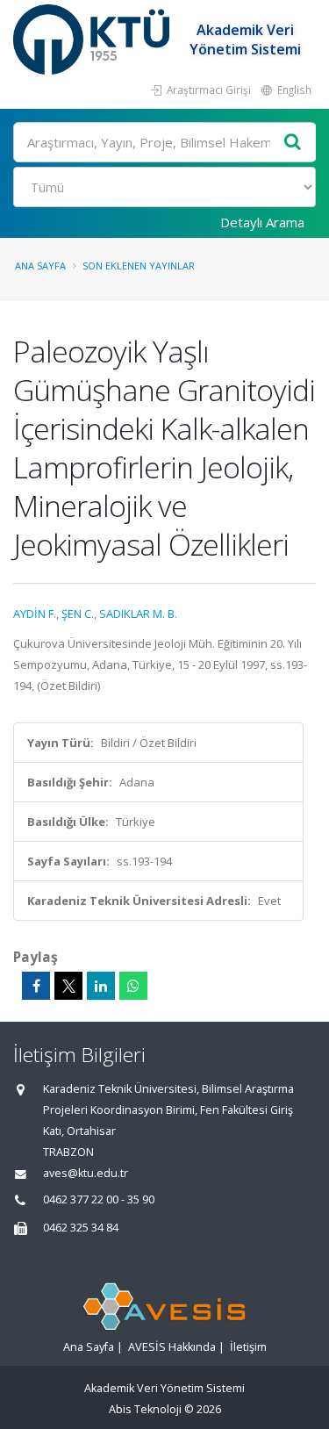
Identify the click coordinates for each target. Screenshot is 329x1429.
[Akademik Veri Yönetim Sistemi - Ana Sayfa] (93, 39)
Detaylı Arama (262, 222)
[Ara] (293, 142)
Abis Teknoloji (145, 1409)
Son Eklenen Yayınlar (138, 265)
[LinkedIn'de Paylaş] (101, 986)
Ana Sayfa (40, 265)
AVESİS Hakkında (172, 1346)
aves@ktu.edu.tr (85, 1173)
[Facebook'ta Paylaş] (36, 986)
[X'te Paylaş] (68, 986)
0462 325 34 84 (80, 1227)
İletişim (248, 1346)
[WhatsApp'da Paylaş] (133, 986)
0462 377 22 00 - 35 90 (98, 1199)
